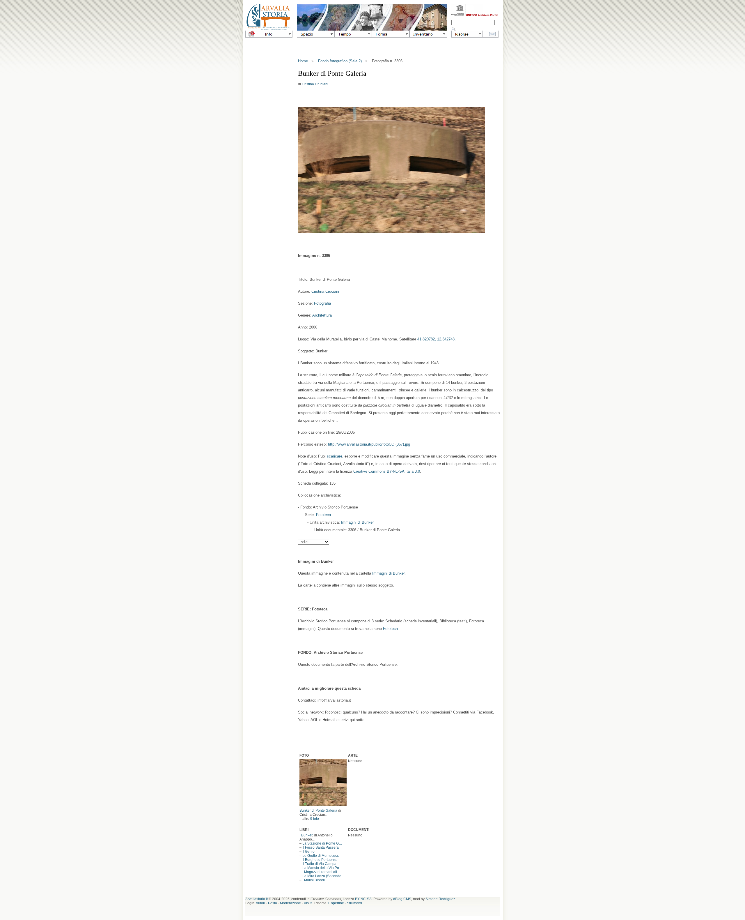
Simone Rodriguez (440, 899)
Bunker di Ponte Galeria (318, 810)
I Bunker (305, 835)
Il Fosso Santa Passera (320, 847)
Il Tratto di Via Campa (319, 864)
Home (303, 61)
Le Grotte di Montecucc (320, 855)
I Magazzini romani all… (321, 872)
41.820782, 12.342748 (436, 339)
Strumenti (354, 903)
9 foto (314, 818)
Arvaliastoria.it (256, 899)
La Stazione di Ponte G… (322, 843)
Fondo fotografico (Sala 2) (340, 61)
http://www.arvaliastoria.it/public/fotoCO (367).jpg (369, 444)
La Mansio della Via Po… (322, 868)
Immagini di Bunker (357, 522)
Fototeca (323, 515)
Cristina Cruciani (315, 84)
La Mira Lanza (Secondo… (323, 876)
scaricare (334, 456)
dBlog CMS (402, 899)
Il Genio (308, 851)
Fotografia (322, 303)
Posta (272, 903)
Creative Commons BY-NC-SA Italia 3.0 (386, 471)
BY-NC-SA (363, 899)
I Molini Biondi (313, 880)
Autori (260, 903)
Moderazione (290, 903)
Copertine (336, 903)
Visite (308, 903)
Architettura (322, 315)
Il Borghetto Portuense (320, 859)
